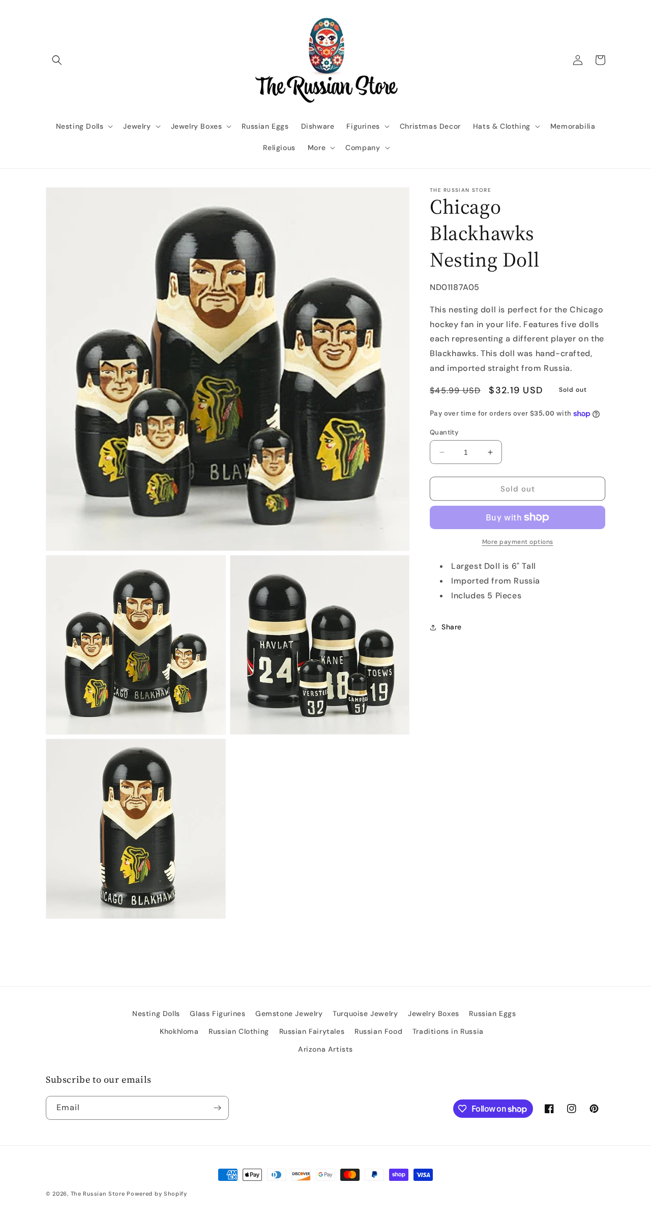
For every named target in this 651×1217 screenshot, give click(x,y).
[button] (57, 60)
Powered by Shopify (157, 1193)
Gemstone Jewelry (289, 1013)
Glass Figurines (217, 1013)
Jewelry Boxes (433, 1013)
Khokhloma (179, 1031)
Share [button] (451, 626)
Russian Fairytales (312, 1031)
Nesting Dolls (156, 1013)
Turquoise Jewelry (365, 1013)
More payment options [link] (517, 542)
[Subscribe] (217, 1108)
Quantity (444, 432)
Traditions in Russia (448, 1031)
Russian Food (378, 1031)
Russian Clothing (239, 1031)
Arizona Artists (325, 1049)
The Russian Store (98, 1193)
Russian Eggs (492, 1013)
